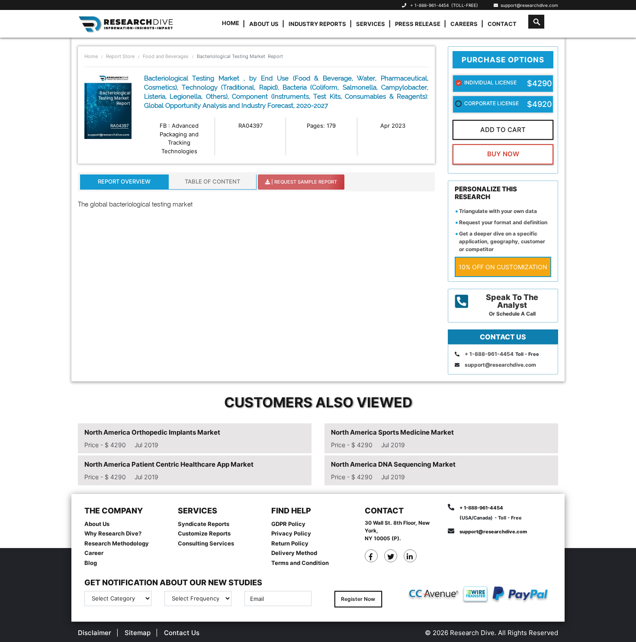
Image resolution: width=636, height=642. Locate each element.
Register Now (358, 599)
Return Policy (289, 543)
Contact (502, 23)
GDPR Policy (288, 523)
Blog (90, 562)
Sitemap (138, 633)
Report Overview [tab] (124, 181)
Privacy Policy (291, 533)
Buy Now (503, 154)
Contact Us (181, 633)
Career (93, 552)
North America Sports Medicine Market (392, 432)
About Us (264, 23)
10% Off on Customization (503, 267)
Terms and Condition (300, 562)
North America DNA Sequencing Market (393, 464)
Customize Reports (204, 533)
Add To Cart (503, 130)
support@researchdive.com (528, 5)
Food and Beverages (166, 56)
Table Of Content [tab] (212, 181)
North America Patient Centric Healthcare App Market (169, 464)
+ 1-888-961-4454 (429, 5)
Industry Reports (317, 23)
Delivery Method (294, 552)
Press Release (417, 23)
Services (370, 23)
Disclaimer (94, 633)
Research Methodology (116, 543)
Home (230, 22)
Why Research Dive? (112, 533)
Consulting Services (206, 543)
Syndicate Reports (203, 523)
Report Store (120, 56)
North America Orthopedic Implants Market (152, 432)
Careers (464, 23)
